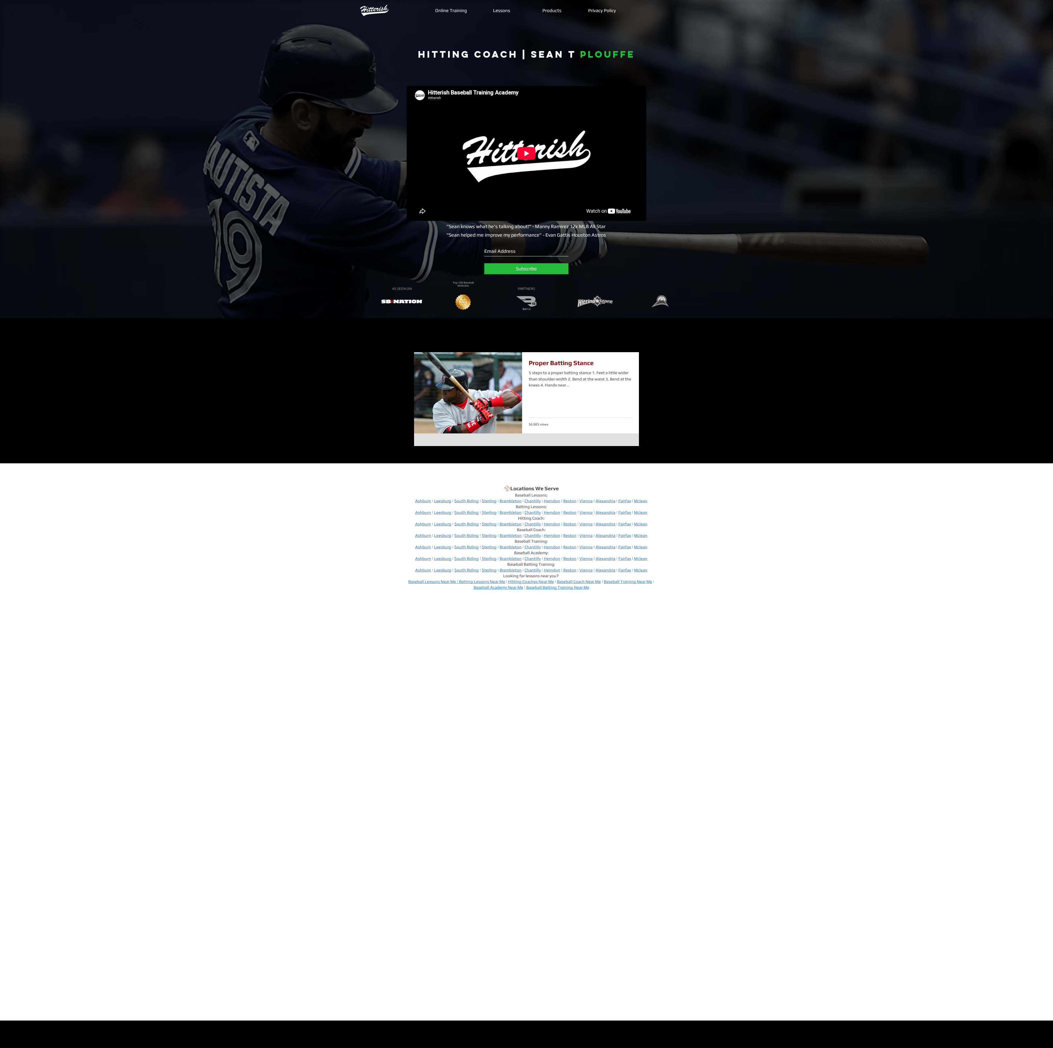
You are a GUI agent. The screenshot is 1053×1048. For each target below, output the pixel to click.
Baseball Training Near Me (628, 581)
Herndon (552, 500)
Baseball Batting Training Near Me (557, 587)
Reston (569, 500)
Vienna (586, 500)
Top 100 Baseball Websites (463, 284)
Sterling (489, 500)
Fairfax (624, 500)
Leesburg (442, 500)
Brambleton (511, 500)
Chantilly (533, 500)
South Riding (466, 500)
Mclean (640, 500)
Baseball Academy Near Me (498, 587)
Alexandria (605, 500)
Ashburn (423, 500)
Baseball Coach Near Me (579, 581)
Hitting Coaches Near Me (531, 581)
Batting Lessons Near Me (482, 581)
